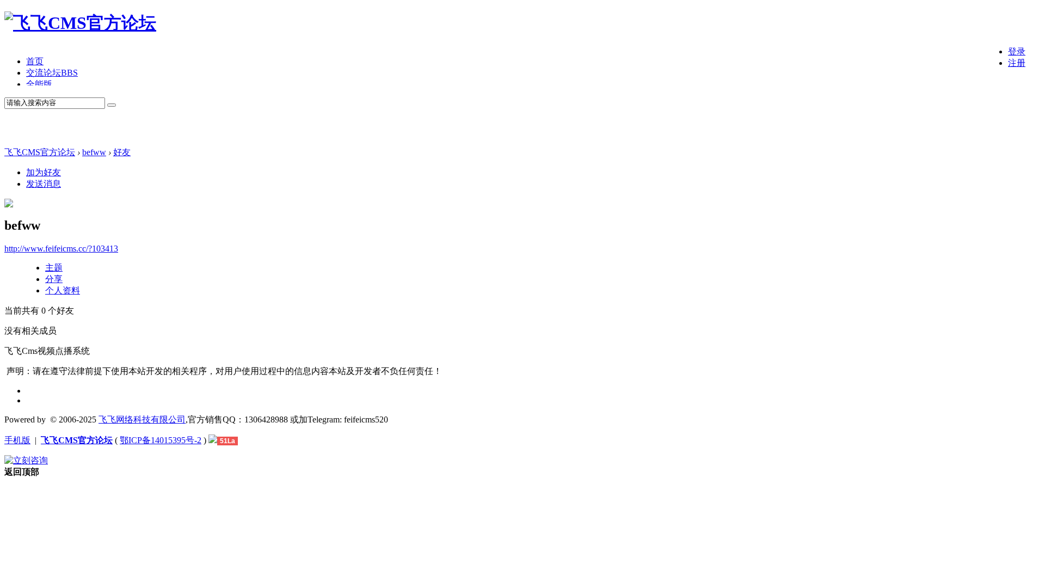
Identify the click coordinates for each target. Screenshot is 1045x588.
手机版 (17, 440)
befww (94, 152)
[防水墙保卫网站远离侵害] (212, 440)
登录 (1016, 51)
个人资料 (62, 290)
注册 (1016, 63)
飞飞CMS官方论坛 (39, 152)
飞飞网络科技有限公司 (142, 419)
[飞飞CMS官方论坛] (80, 23)
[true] (111, 105)
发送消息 (43, 183)
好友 (122, 152)
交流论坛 (52, 72)
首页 (35, 61)
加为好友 (43, 172)
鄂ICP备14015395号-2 (160, 440)
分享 (54, 279)
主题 (54, 267)
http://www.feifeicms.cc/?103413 (61, 248)
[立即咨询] (26, 460)
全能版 (39, 84)
